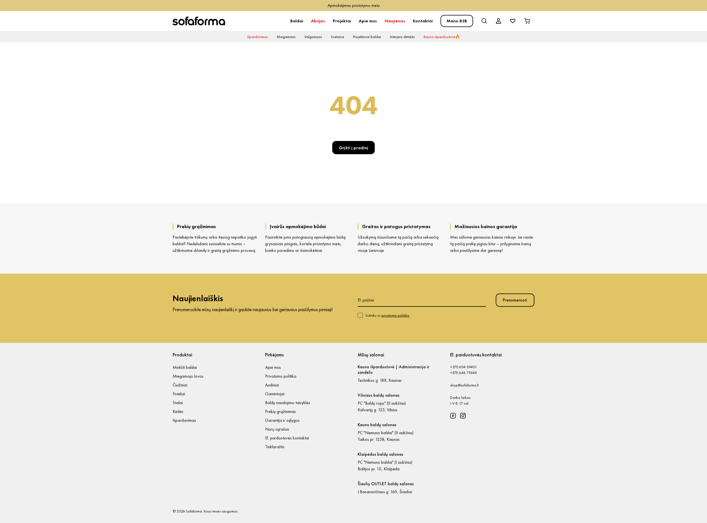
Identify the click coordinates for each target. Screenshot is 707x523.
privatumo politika (395, 315)
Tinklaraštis (274, 447)
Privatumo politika (280, 376)
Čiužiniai (180, 385)
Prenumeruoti (515, 300)
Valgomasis (313, 36)
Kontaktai (423, 21)
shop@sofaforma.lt (464, 385)
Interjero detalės (402, 36)
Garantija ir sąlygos (282, 420)
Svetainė (337, 36)
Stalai (178, 402)
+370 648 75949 (463, 372)
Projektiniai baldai (367, 36)
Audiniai (272, 385)
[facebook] (453, 415)
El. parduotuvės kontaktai (287, 438)
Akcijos (318, 21)
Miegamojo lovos (188, 376)
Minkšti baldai (185, 367)
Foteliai (179, 394)
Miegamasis (286, 36)
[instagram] (463, 415)
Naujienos (395, 21)
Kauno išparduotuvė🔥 (442, 36)
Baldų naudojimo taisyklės (287, 402)
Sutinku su (387, 315)
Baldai (296, 21)
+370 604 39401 (463, 366)
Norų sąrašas (277, 429)
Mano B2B (457, 21)
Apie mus (368, 21)
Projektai (342, 21)
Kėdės (178, 411)
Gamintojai (274, 394)
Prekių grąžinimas (280, 411)
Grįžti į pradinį (353, 148)
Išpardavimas (257, 36)
